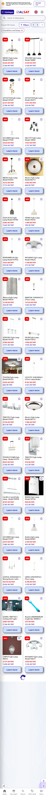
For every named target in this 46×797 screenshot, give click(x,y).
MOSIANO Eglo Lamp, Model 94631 (34, 658)
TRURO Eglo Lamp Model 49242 (32, 219)
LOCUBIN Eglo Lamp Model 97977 (11, 538)
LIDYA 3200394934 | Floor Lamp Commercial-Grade (33, 578)
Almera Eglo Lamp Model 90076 (10, 298)
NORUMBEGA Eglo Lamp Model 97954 (10, 259)
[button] (12, 30)
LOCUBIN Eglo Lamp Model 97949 (11, 139)
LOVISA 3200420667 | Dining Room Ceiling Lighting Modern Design (12, 578)
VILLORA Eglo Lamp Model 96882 (33, 59)
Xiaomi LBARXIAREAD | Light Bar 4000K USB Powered (34, 618)
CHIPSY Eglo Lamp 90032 (10, 658)
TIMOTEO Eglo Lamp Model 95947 (11, 418)
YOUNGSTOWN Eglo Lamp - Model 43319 (11, 458)
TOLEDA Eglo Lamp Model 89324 (10, 378)
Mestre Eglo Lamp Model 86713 (32, 179)
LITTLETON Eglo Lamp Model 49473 (34, 99)
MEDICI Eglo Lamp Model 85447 (10, 59)
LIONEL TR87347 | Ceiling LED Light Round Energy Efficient (10, 618)
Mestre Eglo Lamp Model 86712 (32, 418)
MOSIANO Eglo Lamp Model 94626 (33, 259)
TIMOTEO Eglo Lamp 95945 (33, 458)
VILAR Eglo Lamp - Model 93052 (32, 338)
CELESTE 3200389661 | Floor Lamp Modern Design (34, 378)
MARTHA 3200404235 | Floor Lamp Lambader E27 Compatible (34, 298)
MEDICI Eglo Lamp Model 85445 (10, 179)
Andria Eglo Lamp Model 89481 (32, 538)
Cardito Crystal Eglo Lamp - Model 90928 (11, 498)
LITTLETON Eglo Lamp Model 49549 (12, 99)
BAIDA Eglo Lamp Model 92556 (32, 498)
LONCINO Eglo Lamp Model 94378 (11, 338)
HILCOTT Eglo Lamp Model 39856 (33, 139)
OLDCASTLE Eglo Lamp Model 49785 (10, 219)
